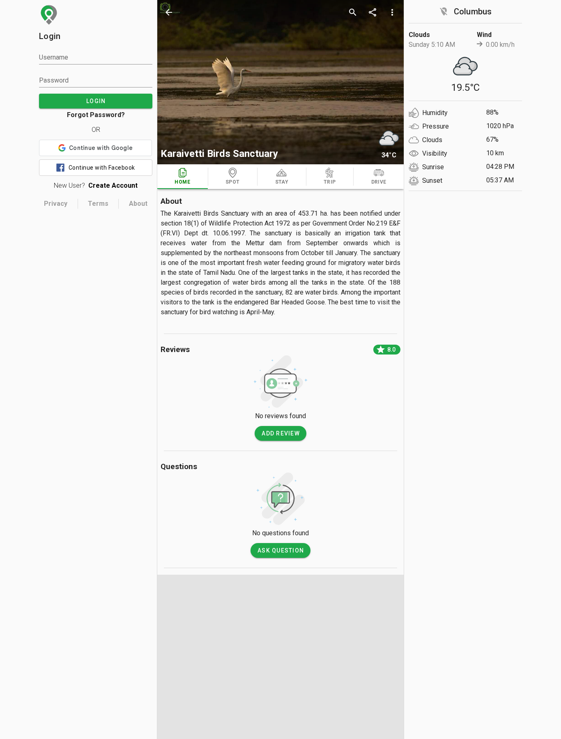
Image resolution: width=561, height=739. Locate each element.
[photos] (280, 82)
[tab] (182, 176)
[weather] (388, 138)
